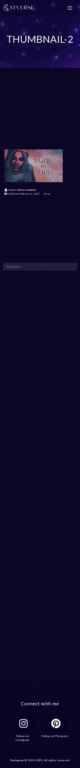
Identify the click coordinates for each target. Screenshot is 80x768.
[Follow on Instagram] (23, 723)
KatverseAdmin (26, 189)
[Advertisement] (40, 114)
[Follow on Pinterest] (56, 723)
